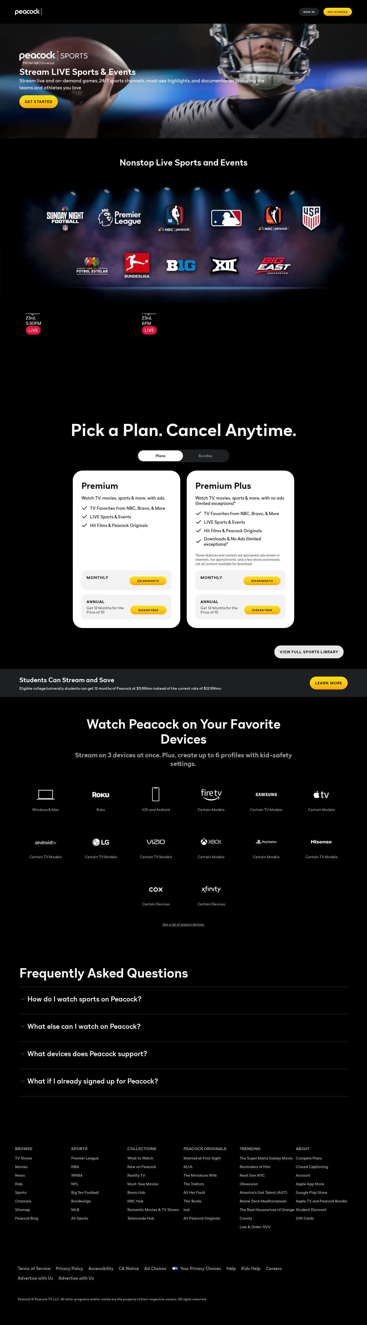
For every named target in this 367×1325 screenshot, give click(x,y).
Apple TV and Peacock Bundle (321, 1201)
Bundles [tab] (205, 455)
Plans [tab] (160, 455)
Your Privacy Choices (200, 1268)
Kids (19, 1183)
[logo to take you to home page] (28, 12)
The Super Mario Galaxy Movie (266, 1158)
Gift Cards (305, 1218)
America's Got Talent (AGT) (263, 1192)
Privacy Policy (69, 1268)
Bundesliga (81, 1201)
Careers (274, 1268)
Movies (21, 1166)
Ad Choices (155, 1268)
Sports (21, 1192)
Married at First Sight (202, 1158)
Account (303, 1175)
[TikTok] (317, 1265)
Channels (23, 1201)
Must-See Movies (143, 1183)
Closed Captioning (312, 1166)
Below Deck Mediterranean (263, 1201)
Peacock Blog (26, 1218)
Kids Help (251, 1268)
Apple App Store (310, 1183)
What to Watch (140, 1158)
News (20, 1175)
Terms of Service (34, 1268)
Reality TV (136, 1175)
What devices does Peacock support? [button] (87, 1054)
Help (231, 1268)
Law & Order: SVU (255, 1226)
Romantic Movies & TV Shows (153, 1209)
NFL (74, 1183)
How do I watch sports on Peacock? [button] (84, 999)
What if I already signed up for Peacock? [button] (92, 1081)
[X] (303, 1280)
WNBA (77, 1175)
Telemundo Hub (140, 1218)
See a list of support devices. (183, 924)
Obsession (249, 1183)
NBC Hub (135, 1201)
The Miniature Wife (200, 1175)
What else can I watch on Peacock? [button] (84, 1026)
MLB (75, 1209)
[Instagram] (345, 1265)
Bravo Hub (136, 1192)
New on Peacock (141, 1166)
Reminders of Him (255, 1166)
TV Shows (23, 1158)
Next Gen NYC (252, 1175)
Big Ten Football (85, 1192)
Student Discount (311, 1209)
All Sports (79, 1218)
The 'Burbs (193, 1201)
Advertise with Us (35, 1278)
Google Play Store (311, 1192)
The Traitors (194, 1183)
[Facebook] (303, 1265)
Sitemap (22, 1209)
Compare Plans (309, 1158)
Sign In (309, 11)
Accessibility (100, 1268)
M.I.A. (188, 1166)
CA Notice (129, 1268)
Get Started (338, 11)
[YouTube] (331, 1265)
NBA (75, 1166)
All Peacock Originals (202, 1218)
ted (186, 1209)
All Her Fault (194, 1192)
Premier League (85, 1158)
